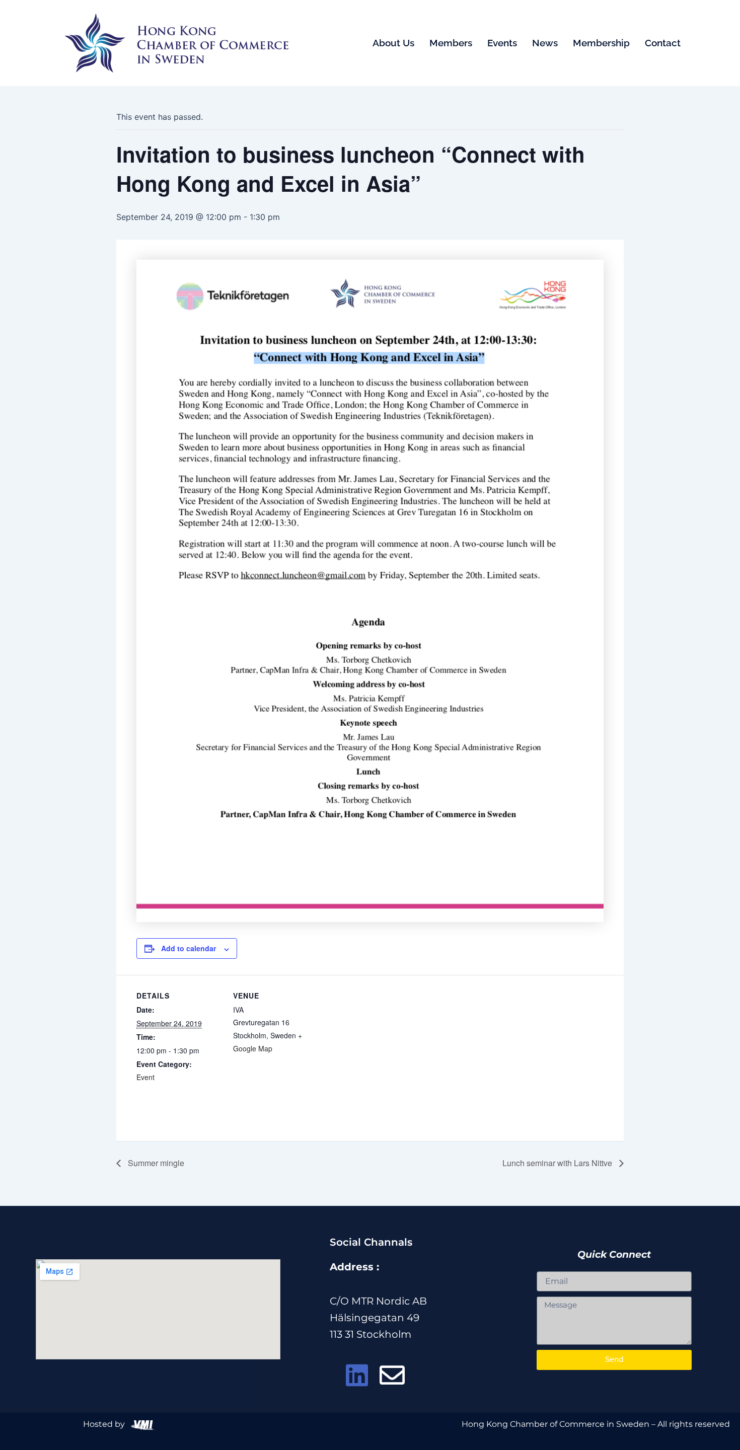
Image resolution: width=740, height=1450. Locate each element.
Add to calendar (188, 948)
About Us (393, 42)
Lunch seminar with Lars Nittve (558, 1163)
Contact (663, 42)
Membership (601, 42)
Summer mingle (155, 1163)
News (545, 42)
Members (450, 42)
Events (502, 42)
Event (145, 1077)
